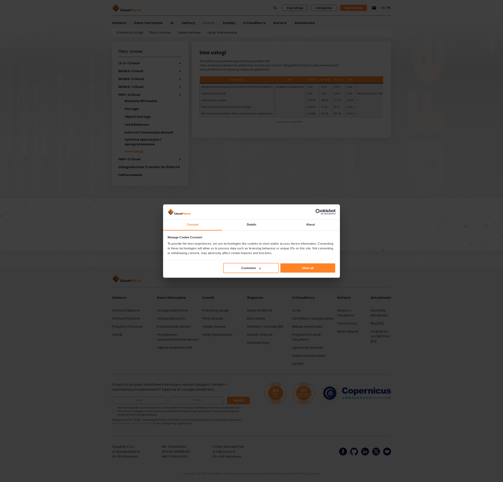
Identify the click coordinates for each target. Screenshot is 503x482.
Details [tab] (251, 224)
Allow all (308, 268)
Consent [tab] (192, 224)
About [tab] (310, 224)
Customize (248, 268)
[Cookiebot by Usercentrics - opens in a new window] (318, 212)
